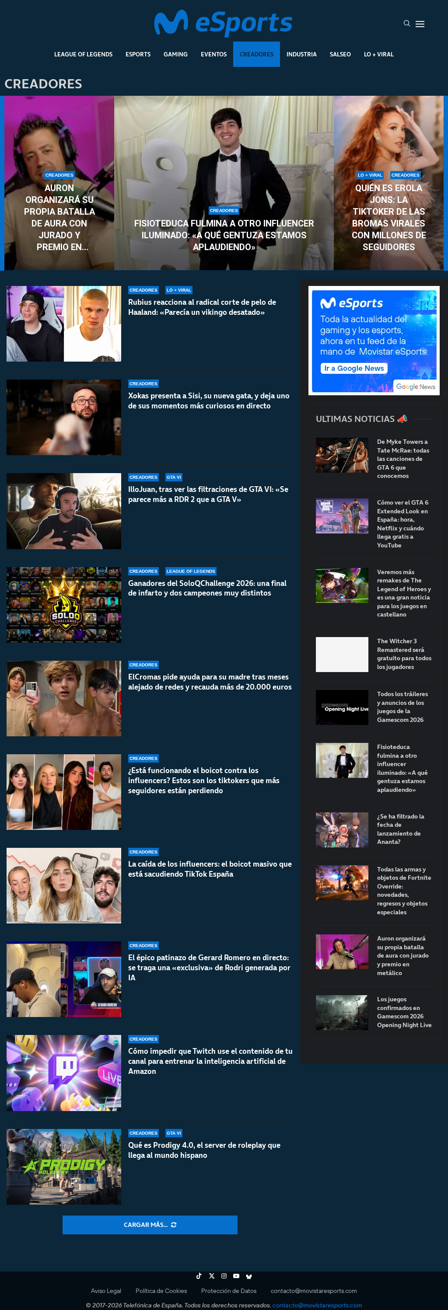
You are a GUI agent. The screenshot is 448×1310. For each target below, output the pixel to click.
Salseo (340, 54)
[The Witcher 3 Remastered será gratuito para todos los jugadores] (342, 654)
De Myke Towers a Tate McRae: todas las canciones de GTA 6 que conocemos (403, 459)
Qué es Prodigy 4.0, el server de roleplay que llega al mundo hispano (204, 1150)
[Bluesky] (249, 1276)
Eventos (214, 54)
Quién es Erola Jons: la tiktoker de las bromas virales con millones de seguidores (389, 217)
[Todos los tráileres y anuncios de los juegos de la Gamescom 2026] (342, 707)
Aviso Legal (106, 1291)
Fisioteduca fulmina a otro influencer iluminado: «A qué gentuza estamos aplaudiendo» (224, 235)
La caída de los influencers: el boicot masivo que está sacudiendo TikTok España (210, 869)
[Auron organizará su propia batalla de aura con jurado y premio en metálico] (342, 951)
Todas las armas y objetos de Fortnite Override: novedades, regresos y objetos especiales (404, 890)
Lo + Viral (379, 54)
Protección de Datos (228, 1291)
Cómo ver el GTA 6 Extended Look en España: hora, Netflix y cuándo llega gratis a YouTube (402, 524)
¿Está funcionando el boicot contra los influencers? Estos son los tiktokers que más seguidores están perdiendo (204, 780)
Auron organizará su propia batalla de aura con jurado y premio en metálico (59, 218)
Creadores (256, 54)
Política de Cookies (161, 1291)
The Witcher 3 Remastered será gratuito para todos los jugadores (404, 654)
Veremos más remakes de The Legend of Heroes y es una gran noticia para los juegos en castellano (404, 593)
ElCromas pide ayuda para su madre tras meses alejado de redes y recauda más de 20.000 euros (210, 682)
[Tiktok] (199, 1276)
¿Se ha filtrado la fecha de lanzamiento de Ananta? (400, 829)
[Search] (406, 24)
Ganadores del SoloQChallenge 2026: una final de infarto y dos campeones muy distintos (207, 588)
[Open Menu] (420, 24)
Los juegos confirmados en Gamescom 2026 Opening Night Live (404, 1012)
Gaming (176, 54)
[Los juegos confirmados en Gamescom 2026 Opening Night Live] (342, 1012)
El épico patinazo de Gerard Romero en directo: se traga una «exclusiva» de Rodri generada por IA (209, 967)
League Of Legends (83, 54)
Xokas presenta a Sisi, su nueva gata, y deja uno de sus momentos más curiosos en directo (209, 400)
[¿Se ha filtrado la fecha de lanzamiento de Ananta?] (342, 829)
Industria (302, 54)
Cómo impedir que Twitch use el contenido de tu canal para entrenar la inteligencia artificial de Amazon (210, 1061)
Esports (138, 54)
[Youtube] (236, 1276)
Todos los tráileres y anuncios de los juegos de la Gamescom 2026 (402, 707)
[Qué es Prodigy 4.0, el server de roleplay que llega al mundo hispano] (64, 1167)
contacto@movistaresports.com (314, 1291)
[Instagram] (224, 1276)
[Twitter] (212, 1276)
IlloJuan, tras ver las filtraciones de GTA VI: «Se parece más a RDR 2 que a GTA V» (208, 494)
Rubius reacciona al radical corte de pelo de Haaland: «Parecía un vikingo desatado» (202, 307)
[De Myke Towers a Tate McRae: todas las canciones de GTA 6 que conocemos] (342, 455)
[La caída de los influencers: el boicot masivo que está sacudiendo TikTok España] (64, 885)
